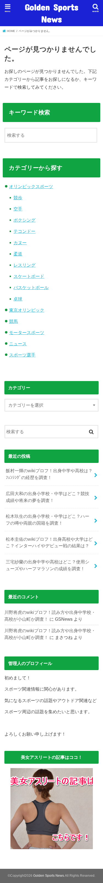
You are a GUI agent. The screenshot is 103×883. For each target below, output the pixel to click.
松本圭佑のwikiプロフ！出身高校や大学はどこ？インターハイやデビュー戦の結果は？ (49, 542)
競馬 (13, 321)
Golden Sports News (51, 13)
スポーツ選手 (22, 354)
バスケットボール (31, 287)
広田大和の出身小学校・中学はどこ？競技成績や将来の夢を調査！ (47, 497)
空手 (17, 208)
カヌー (20, 242)
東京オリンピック (26, 310)
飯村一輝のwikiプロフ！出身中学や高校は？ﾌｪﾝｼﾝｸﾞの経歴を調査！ (49, 474)
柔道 (17, 253)
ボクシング (24, 220)
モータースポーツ (26, 332)
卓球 (17, 298)
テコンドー (24, 231)
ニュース (18, 343)
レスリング (24, 265)
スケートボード (28, 276)
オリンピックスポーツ (31, 186)
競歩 (17, 197)
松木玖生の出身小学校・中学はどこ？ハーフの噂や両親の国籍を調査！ (47, 519)
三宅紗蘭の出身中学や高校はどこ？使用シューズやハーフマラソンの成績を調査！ (47, 565)
